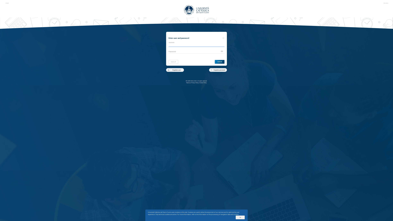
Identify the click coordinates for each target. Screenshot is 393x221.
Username (171, 42)
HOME (7, 3)
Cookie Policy (203, 82)
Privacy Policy (195, 82)
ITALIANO (385, 3)
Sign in (219, 62)
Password (172, 52)
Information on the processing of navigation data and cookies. (219, 214)
